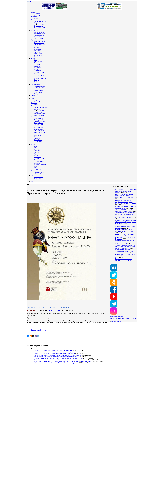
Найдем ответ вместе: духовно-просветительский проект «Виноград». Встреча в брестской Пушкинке (125, 237)
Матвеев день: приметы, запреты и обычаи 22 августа (125, 207)
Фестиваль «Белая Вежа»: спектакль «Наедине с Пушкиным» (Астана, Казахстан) (125, 226)
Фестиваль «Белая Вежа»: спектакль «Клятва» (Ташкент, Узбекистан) (54, 353)
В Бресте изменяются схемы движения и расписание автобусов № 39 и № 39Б (125, 260)
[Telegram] (38, 336)
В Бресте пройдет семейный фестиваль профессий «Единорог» (125, 230)
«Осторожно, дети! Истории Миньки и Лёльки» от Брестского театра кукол (56, 363)
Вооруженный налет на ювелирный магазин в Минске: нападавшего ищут (125, 256)
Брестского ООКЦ (55, 310)
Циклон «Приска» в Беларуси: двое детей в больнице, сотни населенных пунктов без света (125, 195)
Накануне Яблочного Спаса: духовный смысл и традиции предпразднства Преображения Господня (63, 361)
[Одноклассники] (31, 336)
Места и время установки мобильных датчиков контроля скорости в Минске (124, 251)
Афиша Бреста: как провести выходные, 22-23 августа (123, 210)
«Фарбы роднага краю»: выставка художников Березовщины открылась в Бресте (125, 242)
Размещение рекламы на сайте (127, 318)
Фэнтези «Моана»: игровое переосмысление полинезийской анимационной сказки (58, 358)
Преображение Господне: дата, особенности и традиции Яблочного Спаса (56, 356)
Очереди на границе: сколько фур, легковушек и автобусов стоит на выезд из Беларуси (125, 246)
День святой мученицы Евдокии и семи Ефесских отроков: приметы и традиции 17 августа (61, 359)
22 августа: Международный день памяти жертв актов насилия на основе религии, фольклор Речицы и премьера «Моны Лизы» (125, 215)
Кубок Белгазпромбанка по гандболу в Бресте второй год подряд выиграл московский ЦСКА (125, 202)
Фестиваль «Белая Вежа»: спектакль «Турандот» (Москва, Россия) (53, 350)
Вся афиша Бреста (38, 330)
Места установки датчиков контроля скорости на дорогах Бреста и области (126, 191)
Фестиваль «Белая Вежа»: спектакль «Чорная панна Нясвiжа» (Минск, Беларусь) (58, 355)
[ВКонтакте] (28, 336)
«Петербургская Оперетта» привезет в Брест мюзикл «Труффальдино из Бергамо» (126, 222)
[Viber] (36, 336)
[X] (33, 336)
